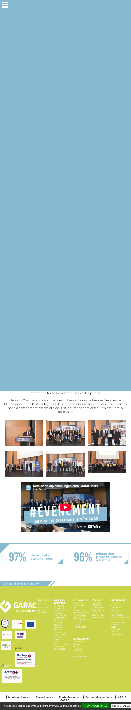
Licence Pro (42, 608)
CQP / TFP (42, 612)
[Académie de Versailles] (6, 650)
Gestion (58, 625)
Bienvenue (78, 603)
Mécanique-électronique (60, 616)
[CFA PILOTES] (5, 629)
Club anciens (98, 615)
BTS (39, 605)
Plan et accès (79, 627)
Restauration (79, 615)
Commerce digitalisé (59, 611)
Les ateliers (78, 605)
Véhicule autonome (59, 638)
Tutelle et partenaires (97, 606)
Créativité (59, 606)
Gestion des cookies (98, 697)
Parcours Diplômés (77, 650)
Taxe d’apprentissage (118, 620)
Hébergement (80, 612)
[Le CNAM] (17, 629)
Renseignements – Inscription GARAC (81, 622)
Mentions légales (19, 697)
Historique (97, 603)
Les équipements (79, 609)
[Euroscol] (18, 650)
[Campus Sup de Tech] (7, 667)
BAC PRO (41, 603)
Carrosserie (59, 608)
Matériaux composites (59, 647)
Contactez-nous (69, 697)
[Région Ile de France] (7, 640)
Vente (57, 641)
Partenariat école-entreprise (116, 626)
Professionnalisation (120, 617)
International (98, 617)
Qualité (95, 612)
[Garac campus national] (18, 612)
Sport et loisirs (79, 617)
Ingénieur (41, 610)
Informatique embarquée (60, 633)
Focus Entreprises (78, 645)
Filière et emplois (115, 604)
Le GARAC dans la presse (80, 654)
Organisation (98, 610)
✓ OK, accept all (95, 705)
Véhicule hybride (58, 628)
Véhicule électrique (59, 621)
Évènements (79, 641)
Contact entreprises (116, 632)
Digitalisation (60, 644)
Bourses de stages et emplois (116, 610)
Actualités (81, 639)
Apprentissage (118, 615)
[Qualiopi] (12, 683)
